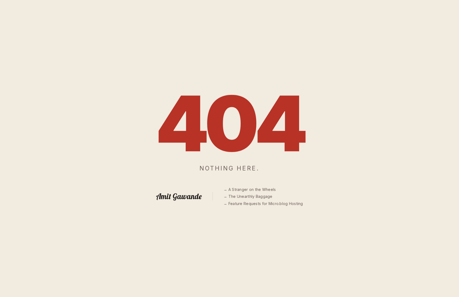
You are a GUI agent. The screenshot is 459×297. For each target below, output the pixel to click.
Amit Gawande (179, 196)
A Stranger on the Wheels (252, 189)
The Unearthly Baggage (250, 196)
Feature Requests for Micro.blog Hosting (265, 203)
